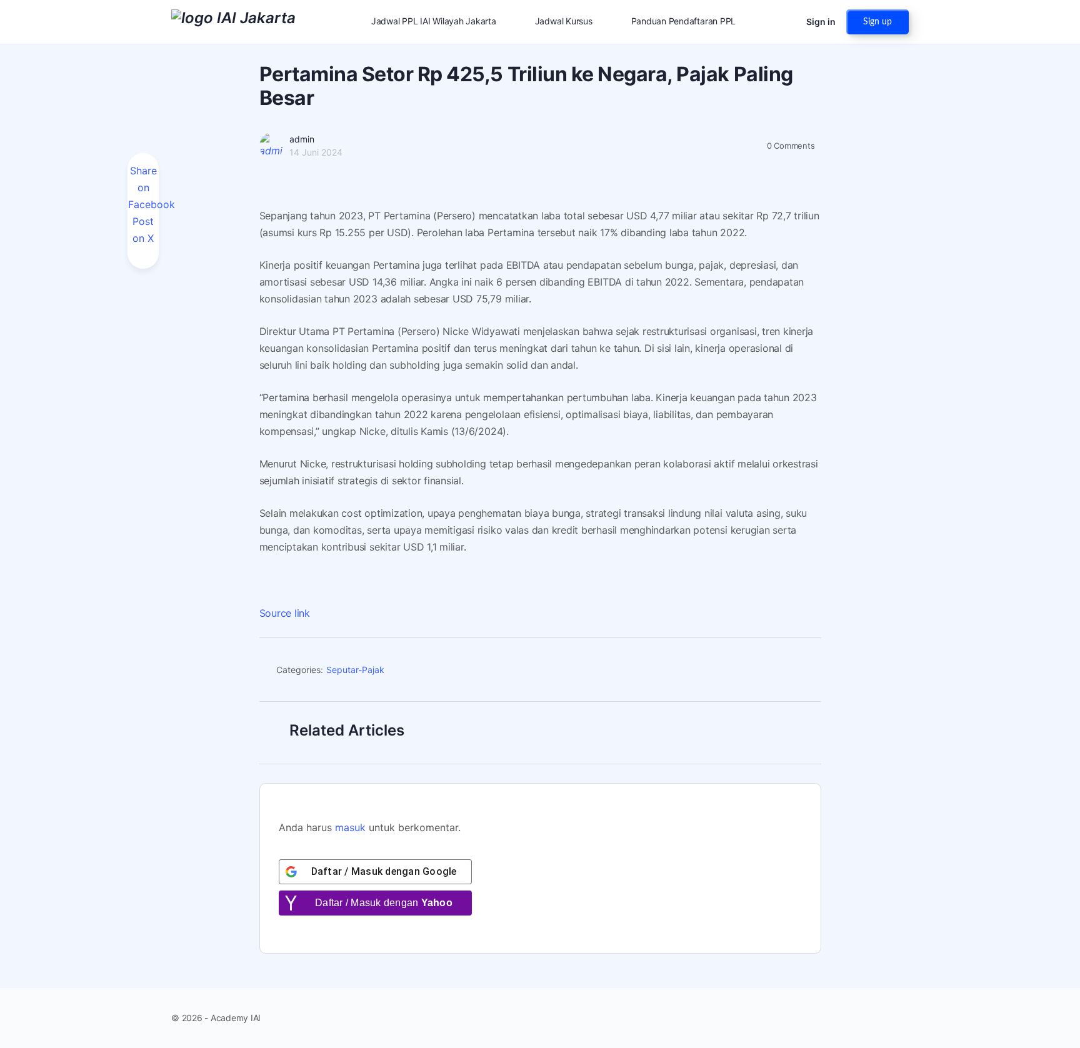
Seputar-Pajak (355, 669)
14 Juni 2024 (315, 152)
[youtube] (901, 1018)
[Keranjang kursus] (786, 22)
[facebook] (856, 1018)
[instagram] (878, 1018)
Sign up (877, 21)
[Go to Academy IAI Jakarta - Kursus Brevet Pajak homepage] (233, 21)
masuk (350, 827)
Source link (284, 613)
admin (301, 139)
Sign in (821, 21)
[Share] (806, 672)
